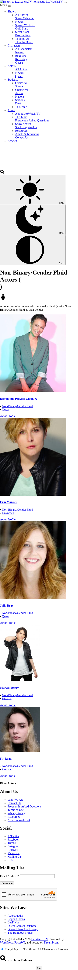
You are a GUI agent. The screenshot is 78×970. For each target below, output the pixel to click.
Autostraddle (15, 915)
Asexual (7, 769)
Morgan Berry (9, 687)
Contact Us (14, 803)
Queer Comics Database (22, 925)
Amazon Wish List (19, 820)
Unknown (8, 513)
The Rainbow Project (20, 932)
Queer (5, 409)
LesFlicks (13, 922)
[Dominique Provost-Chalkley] (33, 391)
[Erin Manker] (33, 494)
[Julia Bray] (33, 598)
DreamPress (51, 942)
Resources (14, 816)
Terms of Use (16, 809)
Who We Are (15, 799)
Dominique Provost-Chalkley (18, 398)
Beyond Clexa (16, 919)
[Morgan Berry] (20, 680)
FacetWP (19, 942)
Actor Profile (8, 416)
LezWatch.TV (39, 939)
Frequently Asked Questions (24, 806)
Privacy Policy (16, 813)
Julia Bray (6, 605)
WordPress (6, 942)
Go (39, 968)
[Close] (9, 6)
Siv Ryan (6, 758)
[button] (2, 173)
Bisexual (7, 698)
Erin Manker (8, 502)
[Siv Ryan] (20, 751)
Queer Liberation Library (23, 929)
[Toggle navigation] (65, 2)
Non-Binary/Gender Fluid (17, 406)
